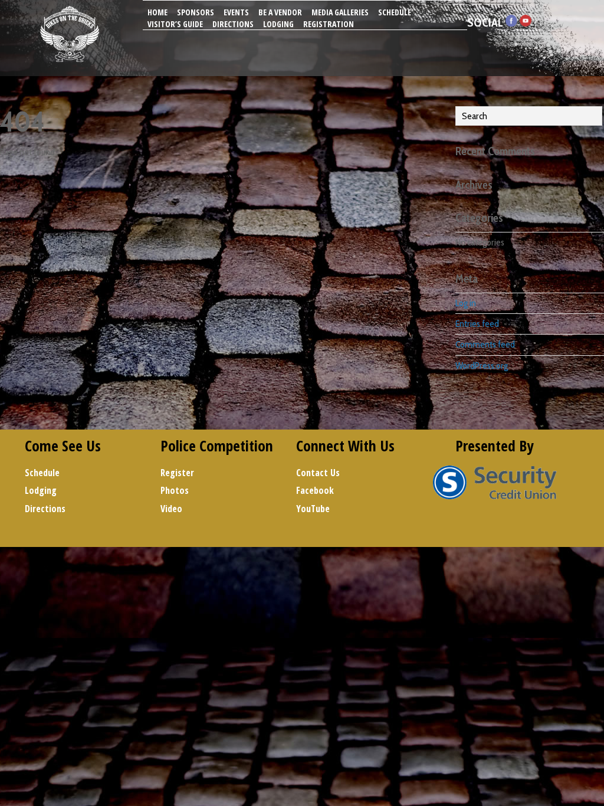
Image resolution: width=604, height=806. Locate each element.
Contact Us (318, 472)
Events (236, 12)
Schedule (394, 12)
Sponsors (195, 12)
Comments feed (485, 344)
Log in (465, 303)
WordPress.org (481, 365)
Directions (233, 24)
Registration (328, 24)
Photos (174, 490)
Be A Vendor (280, 12)
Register (177, 472)
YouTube (313, 508)
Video (171, 508)
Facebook (315, 490)
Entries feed (477, 323)
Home (157, 12)
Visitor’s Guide (175, 24)
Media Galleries (340, 12)
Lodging (278, 24)
